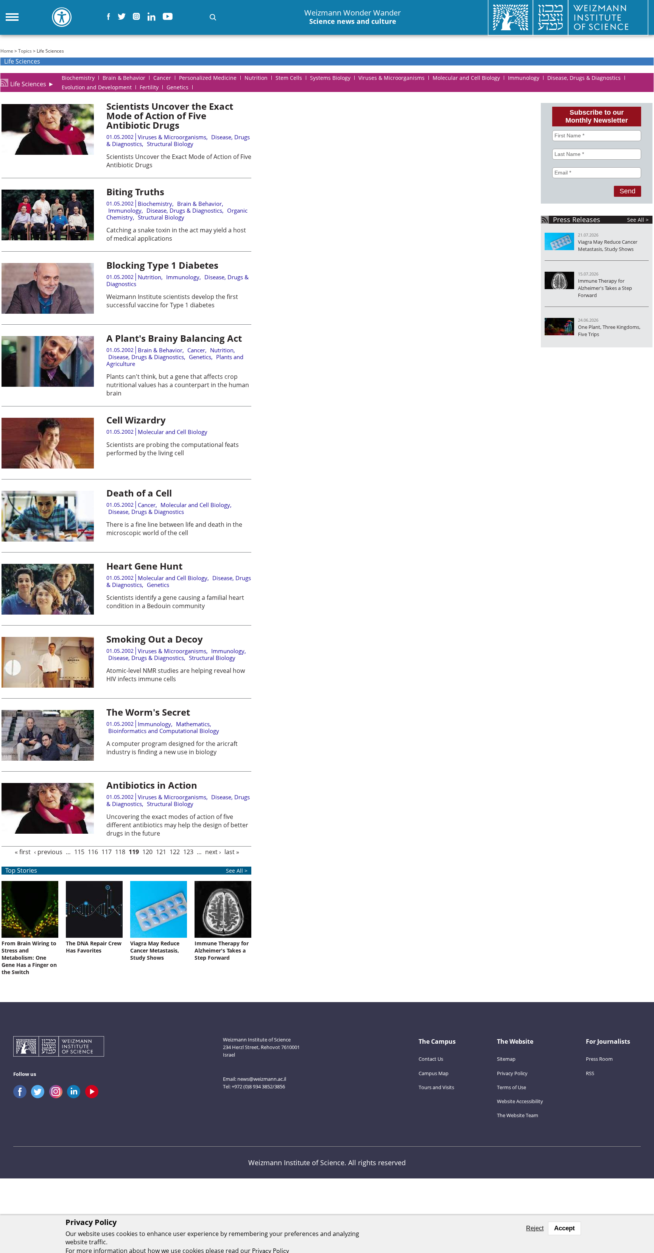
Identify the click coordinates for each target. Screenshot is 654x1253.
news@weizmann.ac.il (261, 1079)
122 (175, 852)
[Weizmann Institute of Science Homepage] (58, 1047)
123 (188, 852)
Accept (564, 1228)
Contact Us (431, 1058)
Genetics (200, 357)
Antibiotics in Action (151, 785)
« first (23, 852)
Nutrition (149, 277)
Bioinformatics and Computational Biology (163, 731)
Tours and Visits (436, 1087)
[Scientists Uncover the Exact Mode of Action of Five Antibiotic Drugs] (48, 152)
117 (106, 852)
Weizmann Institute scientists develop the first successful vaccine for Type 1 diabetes (172, 301)
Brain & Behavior (199, 203)
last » (231, 852)
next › (213, 852)
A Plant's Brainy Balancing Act (174, 338)
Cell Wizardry (136, 420)
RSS (590, 1073)
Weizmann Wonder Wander (352, 17)
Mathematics (193, 724)
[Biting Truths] (48, 238)
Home (6, 51)
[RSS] (4, 83)
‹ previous (48, 852)
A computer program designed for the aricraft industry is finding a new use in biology (172, 747)
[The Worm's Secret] (48, 758)
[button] (213, 17)
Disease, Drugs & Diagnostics (184, 210)
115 (79, 852)
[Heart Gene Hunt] (48, 612)
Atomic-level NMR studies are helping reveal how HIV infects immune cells (175, 674)
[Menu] (12, 17)
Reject (534, 1228)
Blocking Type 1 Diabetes (162, 265)
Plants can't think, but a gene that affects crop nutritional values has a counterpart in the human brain (177, 384)
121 (161, 852)
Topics (25, 51)
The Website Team (517, 1115)
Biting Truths (135, 191)
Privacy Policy (512, 1073)
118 (120, 852)
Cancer (196, 350)
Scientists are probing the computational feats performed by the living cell (172, 448)
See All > (638, 219)
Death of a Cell (139, 493)
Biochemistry (155, 203)
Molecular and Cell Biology (172, 432)
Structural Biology (170, 144)
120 (147, 852)
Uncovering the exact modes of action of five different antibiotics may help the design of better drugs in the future (177, 825)
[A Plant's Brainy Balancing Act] (48, 384)
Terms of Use (511, 1087)
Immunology (125, 210)
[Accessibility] (62, 17)
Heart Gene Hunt (144, 566)
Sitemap (506, 1058)
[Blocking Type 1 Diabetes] (48, 311)
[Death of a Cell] (48, 539)
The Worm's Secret (148, 712)
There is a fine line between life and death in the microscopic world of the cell (174, 528)
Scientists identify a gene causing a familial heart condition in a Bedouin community (175, 601)
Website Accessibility (520, 1101)
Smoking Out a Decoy (154, 639)
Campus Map (433, 1073)
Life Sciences (28, 82)
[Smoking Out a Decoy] (48, 685)
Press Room (599, 1058)
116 (93, 852)
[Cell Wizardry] (48, 466)
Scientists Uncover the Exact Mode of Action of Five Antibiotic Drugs (169, 115)
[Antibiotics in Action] (48, 831)
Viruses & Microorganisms (172, 137)
